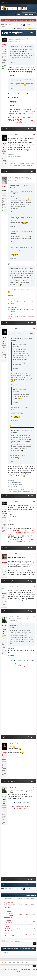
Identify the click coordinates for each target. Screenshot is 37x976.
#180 (34, 787)
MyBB (10, 969)
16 (18, 24)
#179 (34, 743)
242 (26, 905)
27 (32, 24)
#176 (34, 553)
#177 (34, 587)
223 (26, 928)
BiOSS (14, 620)
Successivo (30, 885)
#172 (34, 134)
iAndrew (23, 969)
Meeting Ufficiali (29, 20)
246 (26, 914)
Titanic (4, 186)
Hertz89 (19, 905)
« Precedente (10, 24)
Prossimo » (3, 26)
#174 (34, 328)
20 (29, 24)
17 (21, 24)
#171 (34, 38)
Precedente (6, 885)
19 (26, 24)
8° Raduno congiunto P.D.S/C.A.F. (8, 928)
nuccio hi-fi (16, 41)
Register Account (30, 14)
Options (31, 32)
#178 (34, 617)
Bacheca (21, 20)
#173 (34, 177)
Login (18, 14)
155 (26, 921)
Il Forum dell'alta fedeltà (10, 20)
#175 (34, 501)
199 (26, 935)
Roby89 (4, 144)
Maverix (19, 928)
